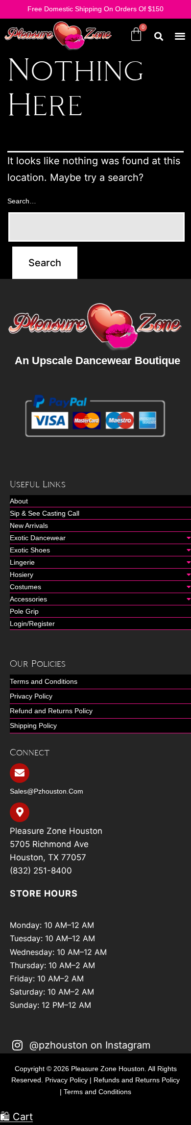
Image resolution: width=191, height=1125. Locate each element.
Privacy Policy (31, 696)
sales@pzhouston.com (46, 791)
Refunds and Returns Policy (137, 1080)
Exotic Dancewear (38, 538)
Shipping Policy (33, 725)
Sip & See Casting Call (44, 513)
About (19, 501)
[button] (180, 36)
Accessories (28, 599)
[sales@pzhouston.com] (19, 773)
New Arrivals (29, 525)
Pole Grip (24, 611)
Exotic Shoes (30, 550)
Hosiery (21, 574)
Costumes (25, 587)
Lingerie (22, 562)
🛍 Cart (16, 1117)
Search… (21, 201)
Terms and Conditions (43, 681)
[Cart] (136, 34)
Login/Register (32, 623)
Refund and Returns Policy (51, 711)
